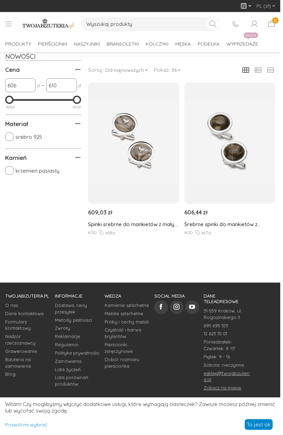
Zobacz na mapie (222, 387)
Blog (10, 374)
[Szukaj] (213, 24)
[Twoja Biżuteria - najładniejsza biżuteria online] (48, 24)
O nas (11, 305)
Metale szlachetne (124, 313)
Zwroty (62, 328)
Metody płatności (73, 320)
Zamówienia (68, 361)
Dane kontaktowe (24, 313)
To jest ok (259, 424)
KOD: (92, 232)
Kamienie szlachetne (127, 305)
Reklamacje (67, 336)
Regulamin (66, 344)
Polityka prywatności (77, 353)
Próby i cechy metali (127, 322)
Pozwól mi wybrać (26, 425)
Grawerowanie (21, 351)
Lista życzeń (68, 369)
